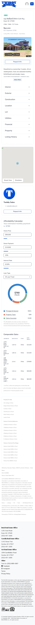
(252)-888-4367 (12, 564)
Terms (3, 571)
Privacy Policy (5, 574)
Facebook (7, 566)
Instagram (6, 569)
